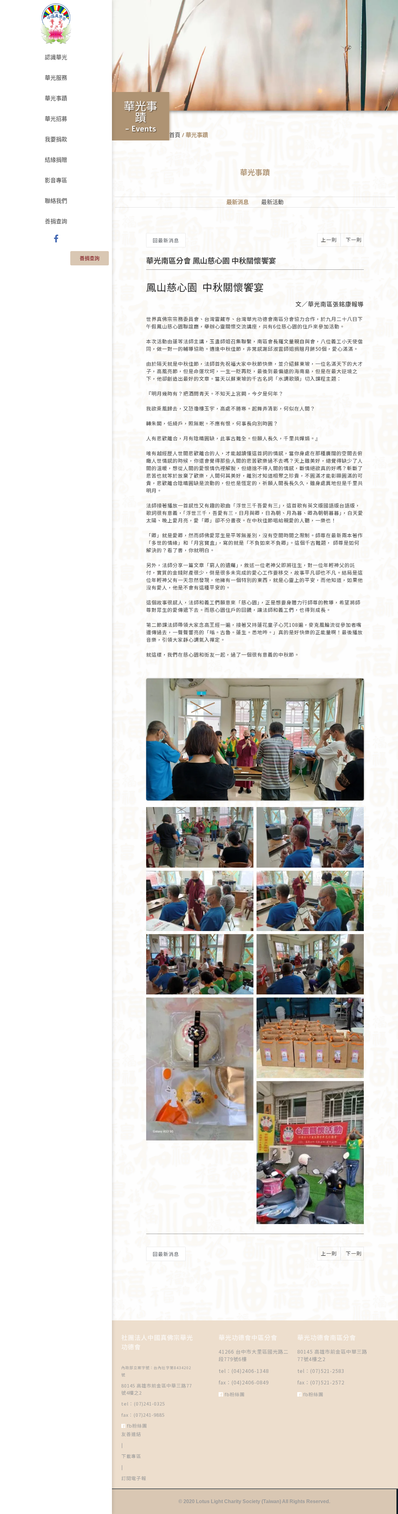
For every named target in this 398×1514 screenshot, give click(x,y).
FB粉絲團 (136, 1425)
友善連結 (131, 1434)
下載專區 (131, 1456)
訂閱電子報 (133, 1478)
